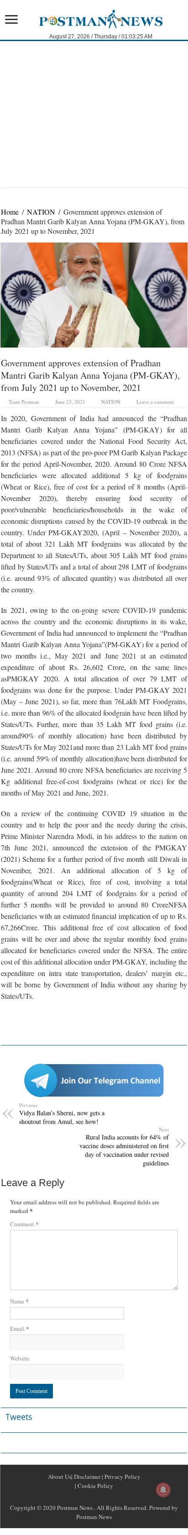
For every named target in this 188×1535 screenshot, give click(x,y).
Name (19, 1301)
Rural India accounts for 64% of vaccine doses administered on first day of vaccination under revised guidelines (124, 1146)
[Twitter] (94, 1496)
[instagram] (115, 1496)
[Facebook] (83, 1496)
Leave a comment (155, 401)
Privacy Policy (122, 1476)
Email (19, 1328)
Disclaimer (86, 1476)
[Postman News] (94, 18)
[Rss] (72, 1496)
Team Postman (24, 401)
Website (20, 1358)
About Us (59, 1476)
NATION (41, 211)
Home (10, 211)
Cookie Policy (94, 1486)
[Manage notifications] (163, 1489)
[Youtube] (105, 1496)
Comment (24, 1223)
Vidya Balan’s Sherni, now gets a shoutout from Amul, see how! (61, 1114)
